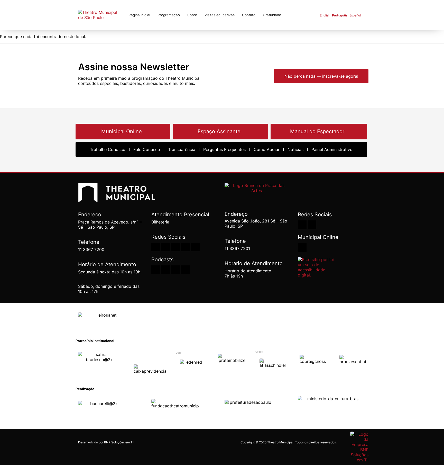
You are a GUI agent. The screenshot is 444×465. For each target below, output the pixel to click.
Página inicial (139, 15)
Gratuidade (272, 15)
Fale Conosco (146, 149)
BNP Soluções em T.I (119, 442)
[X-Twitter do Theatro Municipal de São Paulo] (185, 247)
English (325, 15)
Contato (248, 15)
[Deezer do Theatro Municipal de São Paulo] (155, 269)
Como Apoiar (267, 149)
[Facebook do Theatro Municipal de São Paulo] (175, 247)
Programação (169, 15)
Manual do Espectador (317, 131)
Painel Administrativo (332, 149)
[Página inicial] (100, 15)
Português (340, 15)
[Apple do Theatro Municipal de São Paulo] (175, 269)
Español (355, 15)
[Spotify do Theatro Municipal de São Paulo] (165, 269)
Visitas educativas (220, 15)
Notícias (295, 149)
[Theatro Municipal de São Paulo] (116, 199)
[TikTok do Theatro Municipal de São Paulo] (195, 247)
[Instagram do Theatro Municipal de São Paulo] (155, 247)
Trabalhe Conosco (107, 149)
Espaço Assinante (219, 131)
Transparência (181, 149)
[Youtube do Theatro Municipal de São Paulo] (165, 247)
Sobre (192, 15)
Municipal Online (121, 131)
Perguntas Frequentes (224, 149)
